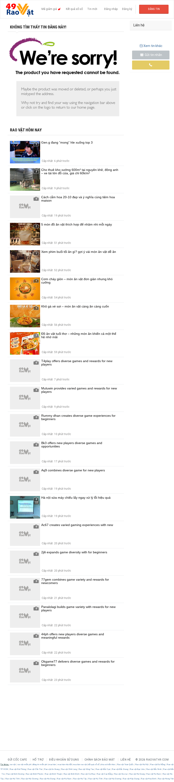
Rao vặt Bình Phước (34, 774)
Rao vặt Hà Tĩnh (12, 779)
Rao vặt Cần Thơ (35, 769)
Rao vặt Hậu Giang (131, 779)
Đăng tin (154, 9)
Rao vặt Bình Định (71, 774)
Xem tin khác (152, 46)
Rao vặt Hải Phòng (18, 769)
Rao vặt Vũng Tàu (86, 769)
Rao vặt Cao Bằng (104, 774)
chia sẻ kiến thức (108, 764)
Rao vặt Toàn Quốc (125, 764)
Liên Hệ (126, 759)
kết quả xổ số (93, 764)
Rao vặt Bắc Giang (120, 769)
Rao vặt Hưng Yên (165, 779)
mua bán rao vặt (80, 764)
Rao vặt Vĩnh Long (68, 769)
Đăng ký (127, 9)
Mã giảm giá (49, 9)
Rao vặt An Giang (52, 769)
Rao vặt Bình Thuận (53, 774)
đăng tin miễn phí (40, 764)
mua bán (52, 764)
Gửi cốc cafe (17, 759)
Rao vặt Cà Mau (88, 774)
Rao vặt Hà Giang (137, 774)
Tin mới (92, 9)
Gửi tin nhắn (153, 55)
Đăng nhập (111, 9)
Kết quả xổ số (74, 9)
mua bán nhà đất (65, 764)
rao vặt (13, 764)
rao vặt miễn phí (24, 764)
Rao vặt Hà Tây (79, 779)
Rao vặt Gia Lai (121, 774)
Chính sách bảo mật (100, 759)
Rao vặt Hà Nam (154, 774)
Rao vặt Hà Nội (142, 764)
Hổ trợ (38, 759)
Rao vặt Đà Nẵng (158, 764)
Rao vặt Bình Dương (15, 774)
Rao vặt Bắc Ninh (154, 769)
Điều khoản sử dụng (64, 759)
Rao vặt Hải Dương (30, 779)
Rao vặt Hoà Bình (148, 779)
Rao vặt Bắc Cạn (103, 769)
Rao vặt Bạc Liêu (137, 769)
